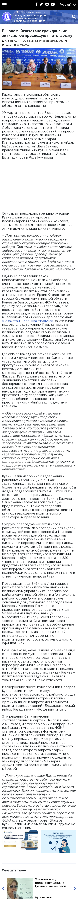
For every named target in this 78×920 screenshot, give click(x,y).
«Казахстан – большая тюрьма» (27, 321)
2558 (8, 45)
